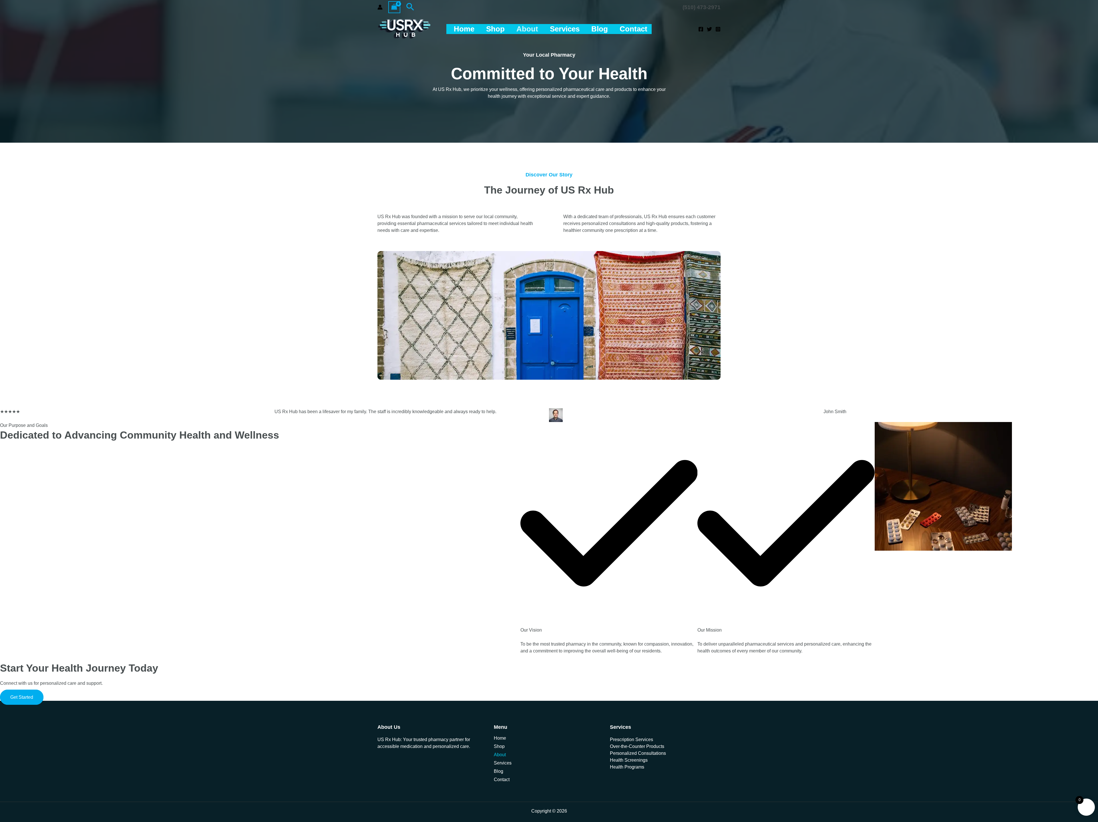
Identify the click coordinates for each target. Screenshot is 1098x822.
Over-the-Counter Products (637, 746)
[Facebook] (700, 29)
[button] (410, 7)
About (527, 29)
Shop (495, 29)
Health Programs (627, 767)
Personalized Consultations (638, 753)
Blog (599, 29)
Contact (633, 29)
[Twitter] (709, 29)
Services (565, 29)
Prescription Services (631, 739)
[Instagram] (718, 29)
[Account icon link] (380, 7)
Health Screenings (629, 760)
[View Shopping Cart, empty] (394, 7)
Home (464, 29)
